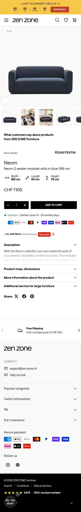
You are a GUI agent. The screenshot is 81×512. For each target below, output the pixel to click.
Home (9, 30)
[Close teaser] (18, 494)
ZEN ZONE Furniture (24, 480)
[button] (74, 20)
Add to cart (53, 204)
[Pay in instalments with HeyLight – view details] (53, 234)
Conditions (23, 485)
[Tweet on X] (16, 296)
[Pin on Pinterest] (32, 296)
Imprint (8, 485)
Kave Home (10, 152)
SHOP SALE (60, 9)
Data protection (42, 485)
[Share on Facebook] (24, 296)
